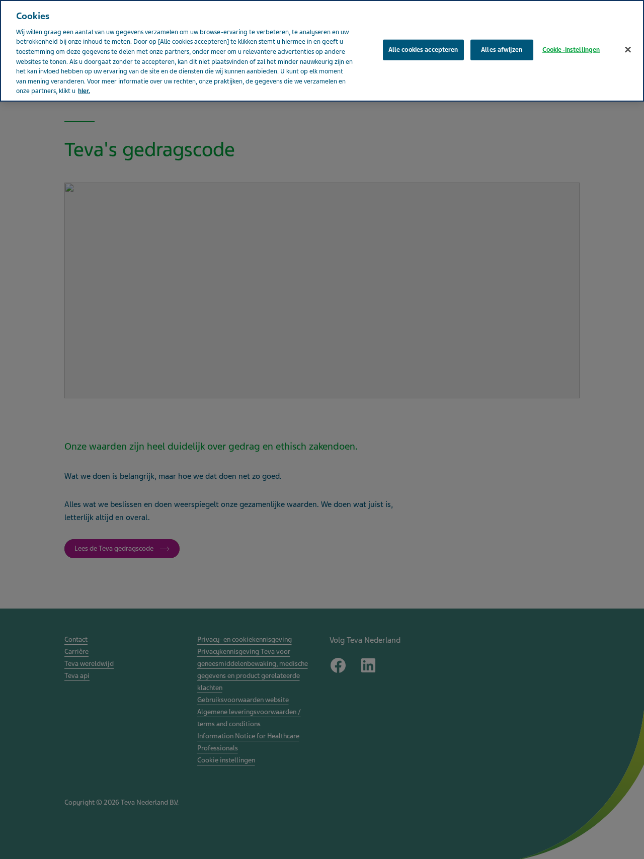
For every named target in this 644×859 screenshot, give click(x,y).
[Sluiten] (628, 49)
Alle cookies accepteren (423, 49)
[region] (322, 51)
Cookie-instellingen (571, 49)
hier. (84, 91)
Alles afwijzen (501, 49)
